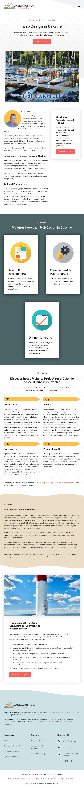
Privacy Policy (13, 779)
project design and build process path (57, 483)
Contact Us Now (42, 41)
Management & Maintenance (60, 271)
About (6, 740)
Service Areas (41, 20)
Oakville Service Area (12, 756)
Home (31, 20)
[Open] (79, 6)
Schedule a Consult (65, 151)
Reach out (16, 388)
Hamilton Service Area (13, 751)
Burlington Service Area (13, 746)
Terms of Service (26, 779)
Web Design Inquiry (20, 675)
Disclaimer (51, 779)
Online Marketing (40, 337)
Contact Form (68, 747)
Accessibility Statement (66, 779)
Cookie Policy (40, 779)
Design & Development (17, 271)
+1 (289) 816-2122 (69, 741)
